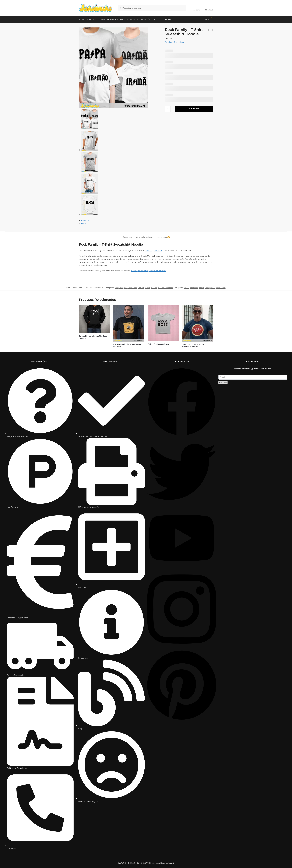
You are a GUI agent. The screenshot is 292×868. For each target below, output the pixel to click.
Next (83, 224)
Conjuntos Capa (130, 288)
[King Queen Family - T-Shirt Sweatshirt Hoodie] (209, 30)
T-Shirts (154, 288)
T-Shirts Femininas (165, 288)
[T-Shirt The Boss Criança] (163, 323)
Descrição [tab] (127, 237)
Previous (85, 220)
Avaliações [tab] (162, 237)
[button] (208, 19)
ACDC (186, 288)
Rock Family (221, 288)
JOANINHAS (149, 863)
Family (208, 288)
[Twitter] (181, 506)
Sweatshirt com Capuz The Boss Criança (93, 337)
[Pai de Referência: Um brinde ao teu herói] (128, 323)
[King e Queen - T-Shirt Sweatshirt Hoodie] (212, 30)
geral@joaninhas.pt (165, 863)
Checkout (209, 10)
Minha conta (196, 10)
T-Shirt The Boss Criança (158, 344)
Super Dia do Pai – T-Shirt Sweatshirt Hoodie (193, 345)
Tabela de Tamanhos (174, 42)
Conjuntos (119, 288)
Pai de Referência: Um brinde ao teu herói (127, 345)
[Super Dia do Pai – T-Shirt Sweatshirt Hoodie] (197, 323)
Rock (213, 288)
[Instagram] (181, 648)
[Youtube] (181, 568)
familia (201, 288)
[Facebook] (181, 436)
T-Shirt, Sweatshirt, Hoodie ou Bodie (148, 270)
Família (158, 250)
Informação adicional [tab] (144, 237)
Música (148, 250)
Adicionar (194, 108)
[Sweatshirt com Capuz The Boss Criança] (94, 319)
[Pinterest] (181, 720)
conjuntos (194, 288)
